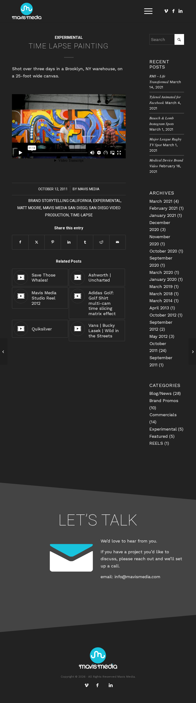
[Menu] (145, 11)
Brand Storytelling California (59, 200)
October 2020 (163, 251)
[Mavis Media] (26, 11)
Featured (158, 436)
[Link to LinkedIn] (180, 11)
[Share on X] (37, 242)
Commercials (163, 414)
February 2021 (163, 208)
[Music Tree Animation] (3, 351)
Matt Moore (29, 208)
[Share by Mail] (117, 242)
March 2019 (161, 286)
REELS (156, 443)
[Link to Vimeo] (166, 11)
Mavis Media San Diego (65, 208)
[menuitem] (145, 11)
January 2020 (163, 279)
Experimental (69, 37)
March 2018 (161, 293)
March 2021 (160, 201)
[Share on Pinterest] (53, 242)
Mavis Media (88, 189)
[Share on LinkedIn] (69, 242)
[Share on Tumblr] (85, 242)
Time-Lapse (82, 215)
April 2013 (159, 307)
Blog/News (160, 393)
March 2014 (161, 300)
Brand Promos (163, 400)
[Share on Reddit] (101, 242)
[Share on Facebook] (20, 242)
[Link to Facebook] (173, 11)
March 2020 (161, 272)
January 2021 (162, 215)
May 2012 (158, 336)
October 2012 (162, 314)
